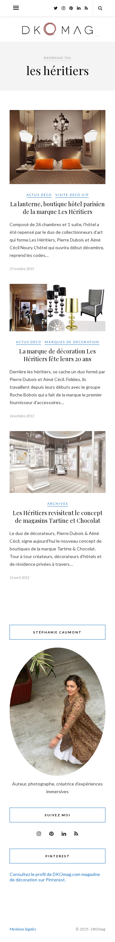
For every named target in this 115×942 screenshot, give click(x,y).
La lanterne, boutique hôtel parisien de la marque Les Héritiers (57, 208)
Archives (57, 503)
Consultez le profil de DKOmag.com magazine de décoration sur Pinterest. (55, 876)
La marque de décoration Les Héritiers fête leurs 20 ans (57, 355)
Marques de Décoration (72, 342)
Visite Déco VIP (72, 195)
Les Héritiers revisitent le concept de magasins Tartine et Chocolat (58, 516)
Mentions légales (23, 929)
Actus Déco (39, 195)
